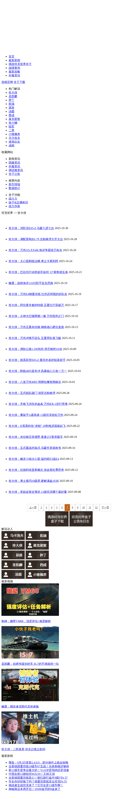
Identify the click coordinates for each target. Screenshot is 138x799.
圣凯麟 (13, 96)
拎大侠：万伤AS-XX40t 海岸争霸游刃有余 (35, 250)
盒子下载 (19, 82)
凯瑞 (11, 103)
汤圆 (11, 111)
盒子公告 (14, 173)
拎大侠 (13, 92)
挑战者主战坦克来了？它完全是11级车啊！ (36, 785)
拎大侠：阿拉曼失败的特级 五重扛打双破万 (36, 305)
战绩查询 (14, 67)
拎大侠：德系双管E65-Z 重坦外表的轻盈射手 (37, 359)
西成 (11, 115)
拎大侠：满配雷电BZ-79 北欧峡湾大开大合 (36, 239)
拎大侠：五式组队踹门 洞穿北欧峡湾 (32, 392)
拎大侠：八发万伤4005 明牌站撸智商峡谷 (35, 381)
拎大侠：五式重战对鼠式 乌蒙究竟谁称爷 (35, 447)
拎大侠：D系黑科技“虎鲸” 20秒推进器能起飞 (37, 425)
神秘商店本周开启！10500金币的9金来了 (34, 789)
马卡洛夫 (14, 137)
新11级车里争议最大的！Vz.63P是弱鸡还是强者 (39, 770)
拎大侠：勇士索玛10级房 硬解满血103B (34, 480)
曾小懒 (13, 122)
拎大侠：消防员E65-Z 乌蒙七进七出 (31, 228)
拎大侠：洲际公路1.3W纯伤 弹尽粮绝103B (35, 349)
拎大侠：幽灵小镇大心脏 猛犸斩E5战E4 (34, 458)
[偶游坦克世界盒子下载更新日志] (81, 525)
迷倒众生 (14, 141)
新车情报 (14, 184)
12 (96, 507)
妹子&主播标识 (18, 202)
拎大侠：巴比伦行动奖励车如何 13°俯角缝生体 (38, 272)
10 (83, 507)
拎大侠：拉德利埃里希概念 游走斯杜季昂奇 (36, 469)
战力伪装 (14, 206)
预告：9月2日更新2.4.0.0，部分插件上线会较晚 (38, 762)
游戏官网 (7, 82)
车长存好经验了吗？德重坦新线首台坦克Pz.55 (38, 781)
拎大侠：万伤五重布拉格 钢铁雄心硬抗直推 (36, 327)
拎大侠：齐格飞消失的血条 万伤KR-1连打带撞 (38, 403)
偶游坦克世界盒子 (20, 64)
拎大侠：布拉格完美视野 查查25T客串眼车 (36, 436)
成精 (11, 145)
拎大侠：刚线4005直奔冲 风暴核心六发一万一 (38, 370)
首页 (11, 56)
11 (90, 507)
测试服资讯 (16, 170)
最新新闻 (14, 60)
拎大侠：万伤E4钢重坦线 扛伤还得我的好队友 (38, 294)
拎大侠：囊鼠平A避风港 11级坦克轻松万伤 (36, 414)
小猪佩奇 (14, 134)
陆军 (11, 126)
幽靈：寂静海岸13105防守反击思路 (31, 283)
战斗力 (13, 198)
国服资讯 (14, 162)
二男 (11, 130)
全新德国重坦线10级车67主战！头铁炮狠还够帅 (39, 766)
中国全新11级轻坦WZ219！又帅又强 (32, 773)
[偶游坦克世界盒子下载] (57, 525)
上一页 (33, 507)
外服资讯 (14, 75)
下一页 (105, 507)
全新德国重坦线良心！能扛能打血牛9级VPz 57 (38, 777)
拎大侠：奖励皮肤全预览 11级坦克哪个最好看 (38, 491)
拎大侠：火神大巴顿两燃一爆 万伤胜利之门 (36, 316)
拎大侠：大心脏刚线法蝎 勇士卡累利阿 (33, 261)
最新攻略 (14, 71)
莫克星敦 (14, 118)
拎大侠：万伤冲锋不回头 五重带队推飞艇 (35, 338)
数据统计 (14, 188)
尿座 (11, 107)
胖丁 (11, 100)
